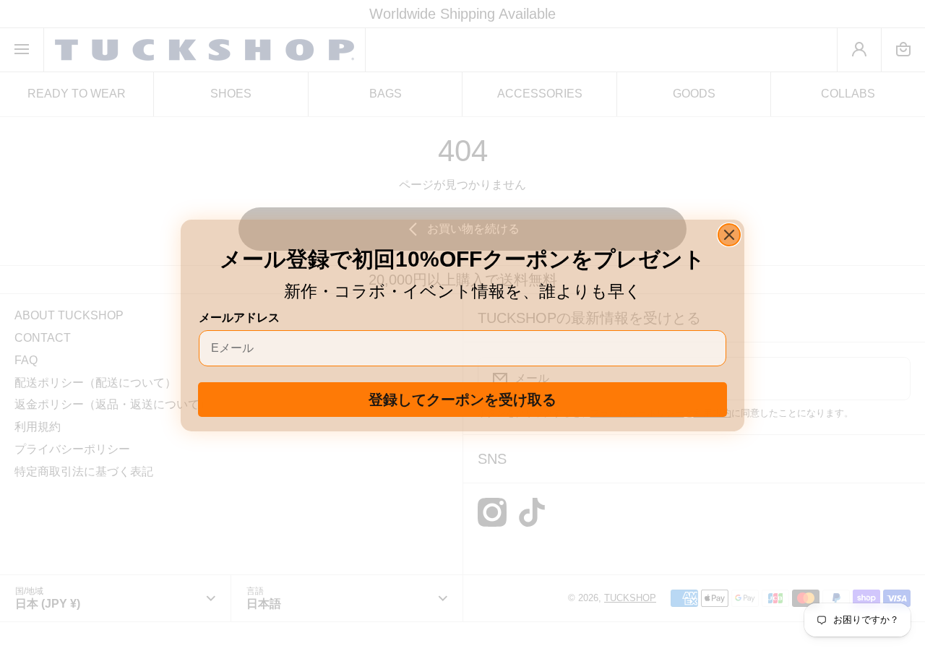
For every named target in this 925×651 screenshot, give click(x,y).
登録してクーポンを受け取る (462, 400)
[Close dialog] (729, 235)
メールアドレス (239, 317)
